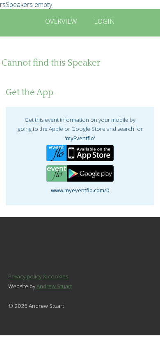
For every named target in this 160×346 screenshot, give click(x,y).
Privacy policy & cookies (38, 276)
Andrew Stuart (54, 286)
